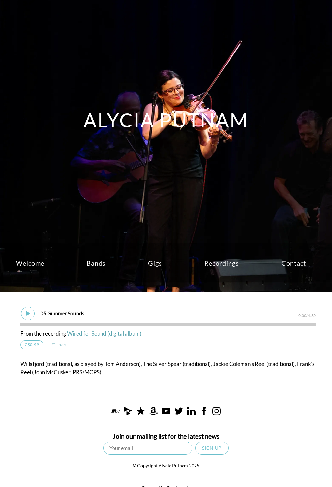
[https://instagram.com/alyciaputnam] (216, 412)
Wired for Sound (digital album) (104, 333)
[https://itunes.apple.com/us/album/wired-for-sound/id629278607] (140, 412)
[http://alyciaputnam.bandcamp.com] (115, 412)
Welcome (30, 263)
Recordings (221, 263)
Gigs (155, 263)
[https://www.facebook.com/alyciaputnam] (204, 412)
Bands (96, 263)
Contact (293, 263)
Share (62, 344)
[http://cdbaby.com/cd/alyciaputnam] (128, 412)
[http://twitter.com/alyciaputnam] (178, 412)
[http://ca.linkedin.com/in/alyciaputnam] (191, 412)
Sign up (212, 448)
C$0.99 (32, 344)
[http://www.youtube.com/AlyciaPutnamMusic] (166, 412)
